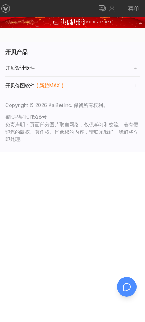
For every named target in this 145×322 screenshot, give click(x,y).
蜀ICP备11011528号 (26, 117)
